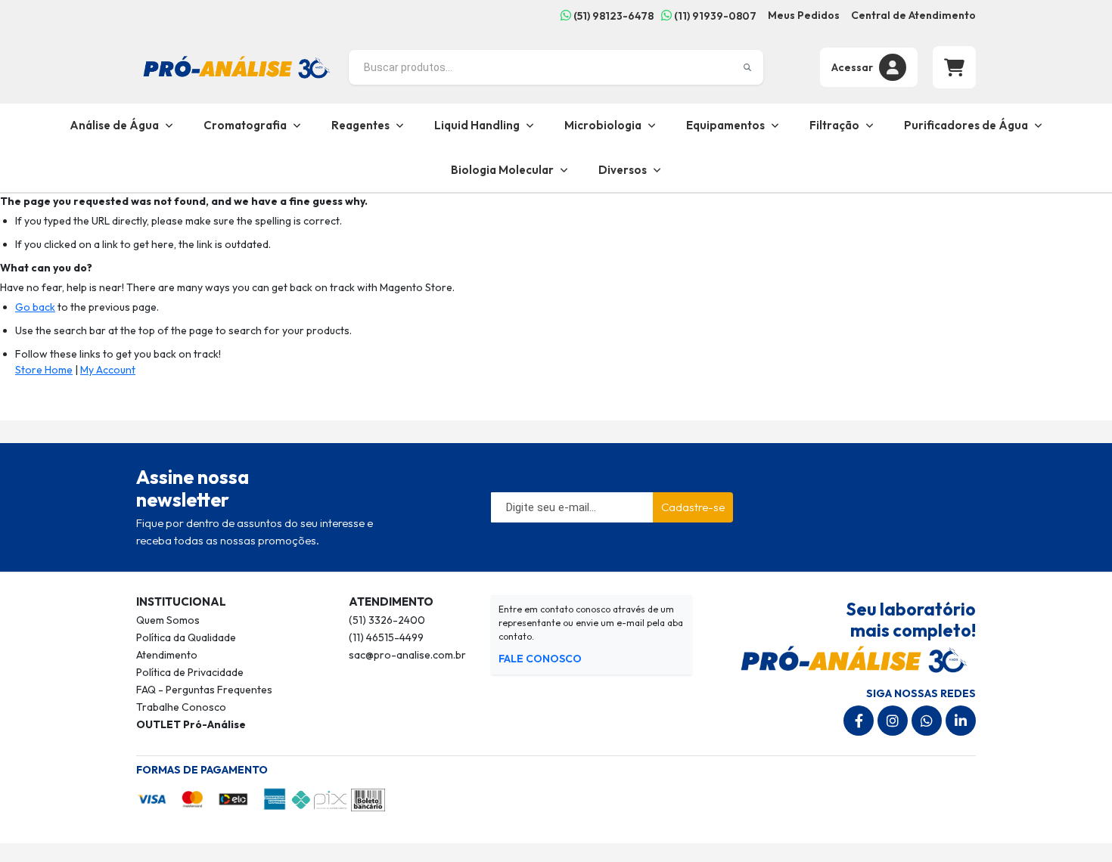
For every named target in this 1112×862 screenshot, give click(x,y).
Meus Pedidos (804, 15)
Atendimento (166, 655)
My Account (107, 370)
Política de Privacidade (190, 672)
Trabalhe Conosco (181, 707)
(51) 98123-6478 (612, 16)
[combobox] (556, 67)
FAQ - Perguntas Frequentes (204, 689)
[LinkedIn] (961, 720)
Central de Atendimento (913, 15)
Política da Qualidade (186, 637)
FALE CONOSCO (540, 658)
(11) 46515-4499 (386, 637)
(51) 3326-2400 (387, 620)
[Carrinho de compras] (954, 67)
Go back (35, 307)
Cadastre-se (693, 507)
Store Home (44, 370)
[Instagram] (892, 720)
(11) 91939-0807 (714, 16)
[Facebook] (858, 720)
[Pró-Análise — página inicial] (236, 66)
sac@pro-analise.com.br (407, 655)
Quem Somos (168, 620)
